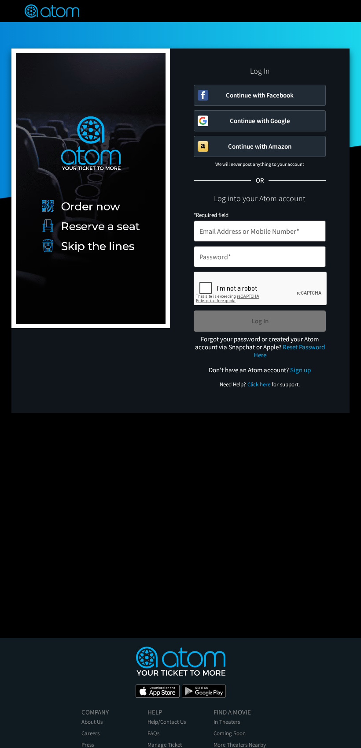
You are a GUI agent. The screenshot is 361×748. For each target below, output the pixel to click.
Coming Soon (230, 733)
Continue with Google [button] (260, 120)
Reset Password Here (289, 351)
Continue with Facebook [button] (260, 95)
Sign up (300, 370)
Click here (258, 384)
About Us (92, 722)
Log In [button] (260, 321)
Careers (90, 733)
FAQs (153, 733)
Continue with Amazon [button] (259, 146)
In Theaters (227, 722)
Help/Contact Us (166, 722)
